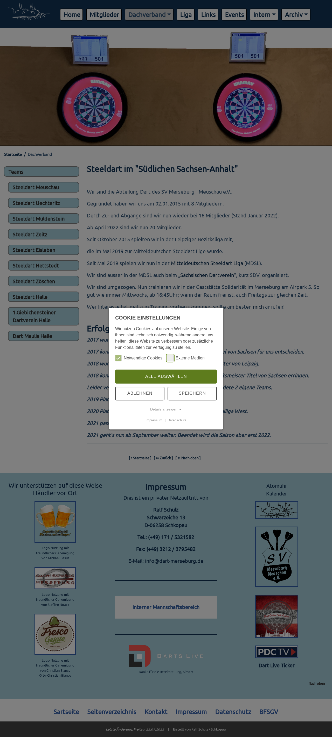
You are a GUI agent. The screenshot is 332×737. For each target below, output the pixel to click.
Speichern (192, 393)
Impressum (154, 420)
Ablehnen (140, 393)
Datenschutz (177, 420)
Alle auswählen (166, 376)
